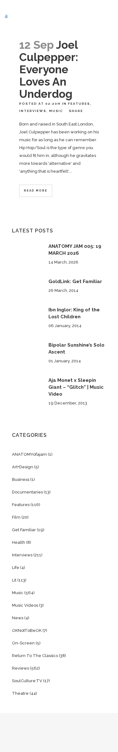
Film (16, 517)
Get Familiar (24, 529)
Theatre (20, 693)
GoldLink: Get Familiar (75, 281)
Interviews (32, 111)
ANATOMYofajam (29, 454)
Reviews (20, 668)
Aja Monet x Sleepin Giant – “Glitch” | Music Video (76, 387)
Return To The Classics (35, 655)
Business (20, 479)
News (17, 618)
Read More (36, 190)
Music (56, 111)
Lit (14, 580)
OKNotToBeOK (27, 630)
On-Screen (23, 643)
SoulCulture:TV (27, 680)
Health (18, 542)
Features (79, 103)
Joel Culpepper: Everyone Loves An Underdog (48, 69)
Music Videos (25, 605)
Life (15, 567)
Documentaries (27, 492)
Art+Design (22, 467)
